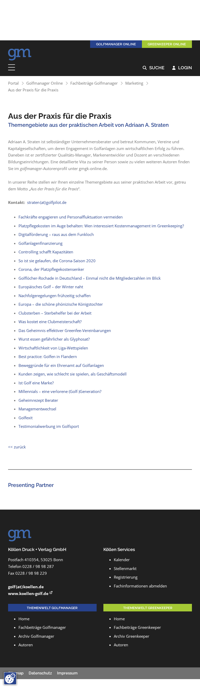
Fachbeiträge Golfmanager (94, 83)
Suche (153, 68)
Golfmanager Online (44, 83)
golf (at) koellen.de (26, 586)
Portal (13, 83)
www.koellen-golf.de (28, 593)
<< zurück (17, 446)
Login (182, 68)
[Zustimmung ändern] (10, 678)
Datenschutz (40, 673)
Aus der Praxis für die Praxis (33, 89)
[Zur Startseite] (20, 53)
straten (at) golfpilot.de (46, 202)
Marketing (134, 83)
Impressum (67, 673)
